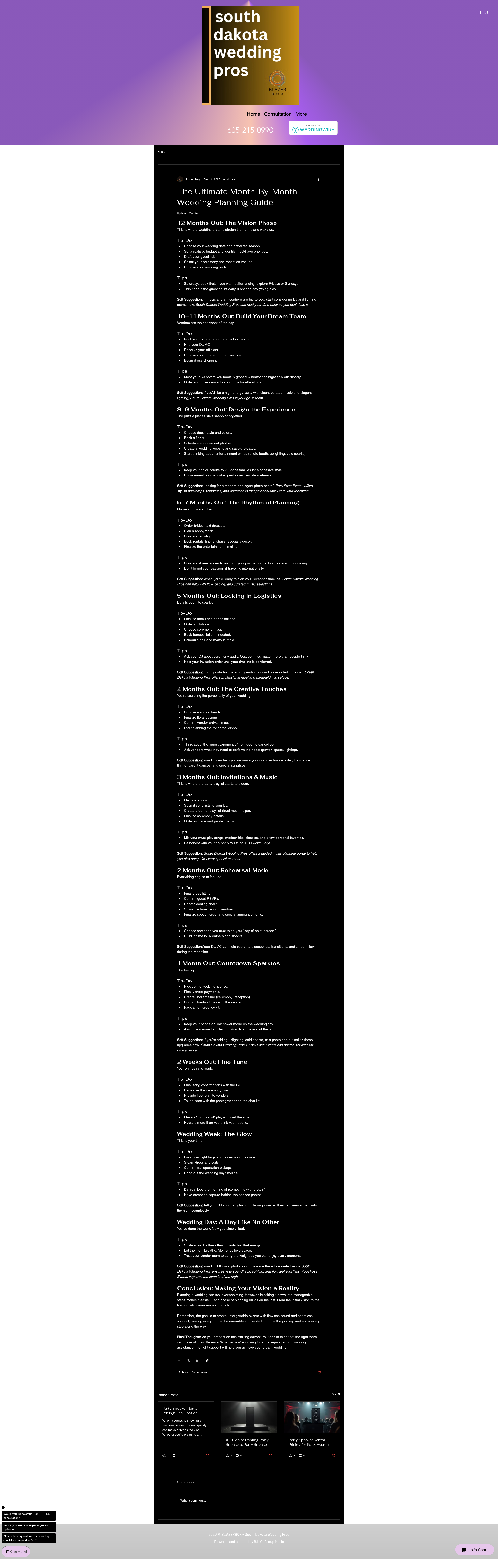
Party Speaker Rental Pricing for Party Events (309, 1442)
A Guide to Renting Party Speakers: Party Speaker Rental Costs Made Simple (249, 1442)
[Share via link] (207, 1360)
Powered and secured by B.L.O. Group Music (249, 1541)
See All (336, 1394)
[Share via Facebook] (179, 1360)
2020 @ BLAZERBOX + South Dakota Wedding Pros (249, 1534)
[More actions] (318, 179)
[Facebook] (480, 12)
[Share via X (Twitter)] (188, 1360)
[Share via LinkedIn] (198, 1360)
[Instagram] (486, 12)
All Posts (163, 152)
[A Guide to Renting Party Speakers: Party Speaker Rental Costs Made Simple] (249, 1417)
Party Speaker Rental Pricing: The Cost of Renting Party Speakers (182, 1410)
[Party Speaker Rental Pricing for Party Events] (312, 1417)
